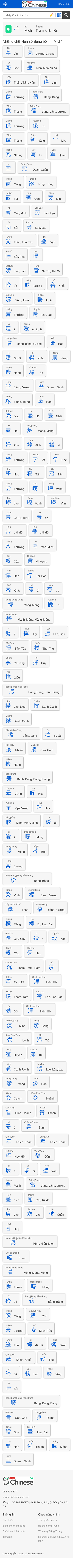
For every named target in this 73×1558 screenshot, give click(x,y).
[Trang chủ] (34, 4)
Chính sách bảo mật (14, 1531)
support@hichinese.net (16, 1497)
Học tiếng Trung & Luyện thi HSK (53, 1538)
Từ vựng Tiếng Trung (50, 1531)
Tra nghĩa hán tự (47, 1520)
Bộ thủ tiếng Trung (48, 1525)
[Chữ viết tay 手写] (51, 15)
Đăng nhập (64, 4)
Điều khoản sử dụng (14, 1525)
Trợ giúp (7, 1536)
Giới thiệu (8, 1520)
